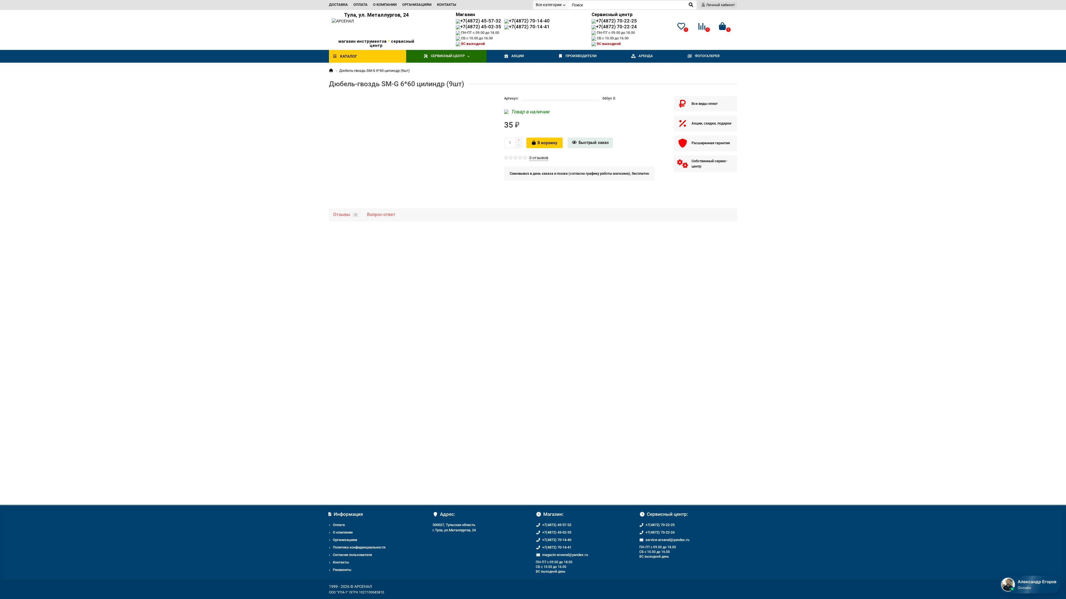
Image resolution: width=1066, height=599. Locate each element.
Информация (348, 514)
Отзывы (344, 214)
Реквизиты (342, 570)
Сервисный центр (448, 56)
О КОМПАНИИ (385, 4)
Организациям (345, 540)
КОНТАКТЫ (446, 4)
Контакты (341, 562)
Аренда (645, 56)
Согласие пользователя (352, 555)
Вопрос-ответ (381, 214)
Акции (517, 56)
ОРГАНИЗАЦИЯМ (416, 4)
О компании (343, 532)
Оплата (339, 525)
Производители (581, 56)
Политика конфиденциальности (359, 547)
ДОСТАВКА (338, 4)
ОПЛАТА (360, 4)
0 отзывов (538, 158)
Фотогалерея (707, 56)
